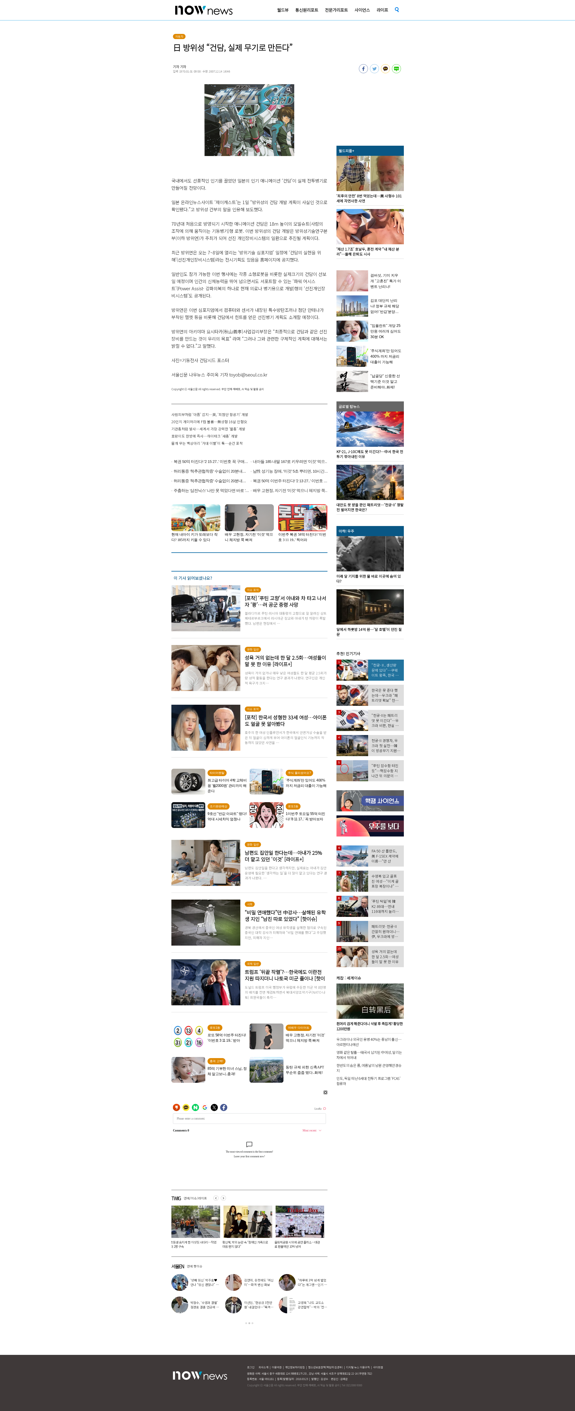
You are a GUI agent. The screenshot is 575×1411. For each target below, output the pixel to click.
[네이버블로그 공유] (396, 72)
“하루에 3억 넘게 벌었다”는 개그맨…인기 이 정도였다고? (312, 1284)
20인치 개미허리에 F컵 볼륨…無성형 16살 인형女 (209, 421)
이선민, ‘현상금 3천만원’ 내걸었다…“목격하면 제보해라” (258, 1307)
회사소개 (263, 1367)
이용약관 (277, 1367)
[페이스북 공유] (363, 72)
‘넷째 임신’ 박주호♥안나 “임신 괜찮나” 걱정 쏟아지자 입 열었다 (204, 1284)
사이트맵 (378, 1367)
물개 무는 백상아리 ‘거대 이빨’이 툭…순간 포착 (207, 443)
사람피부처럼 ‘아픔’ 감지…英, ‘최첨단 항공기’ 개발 (209, 414)
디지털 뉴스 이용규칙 (358, 1367)
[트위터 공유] (374, 72)
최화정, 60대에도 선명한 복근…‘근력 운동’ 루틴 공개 (297, 1244)
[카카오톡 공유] (385, 72)
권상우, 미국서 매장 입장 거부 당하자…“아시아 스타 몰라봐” (242, 1244)
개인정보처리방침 (295, 1367)
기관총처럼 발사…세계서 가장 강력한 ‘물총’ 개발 (208, 428)
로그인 (250, 1367)
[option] (193, 1228)
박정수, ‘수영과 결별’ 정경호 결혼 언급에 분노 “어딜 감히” (204, 1307)
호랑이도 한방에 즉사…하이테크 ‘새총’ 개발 (204, 436)
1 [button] (246, 1323)
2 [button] (249, 1323)
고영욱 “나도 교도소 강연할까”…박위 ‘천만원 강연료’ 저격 (312, 1307)
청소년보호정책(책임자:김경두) (325, 1367)
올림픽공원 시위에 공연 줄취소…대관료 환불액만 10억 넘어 (192, 1244)
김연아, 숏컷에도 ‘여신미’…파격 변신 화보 (259, 1282)
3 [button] (252, 1323)
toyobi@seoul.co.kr (248, 374)
